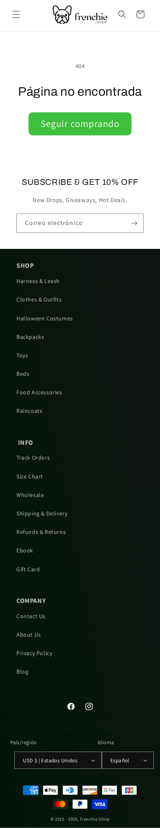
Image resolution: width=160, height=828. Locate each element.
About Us (28, 634)
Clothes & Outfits (39, 299)
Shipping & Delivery (41, 513)
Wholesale (30, 495)
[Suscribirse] (134, 223)
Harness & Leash (38, 281)
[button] (16, 14)
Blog (22, 671)
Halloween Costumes (44, 318)
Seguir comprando (80, 123)
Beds (22, 373)
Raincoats (29, 410)
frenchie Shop (95, 819)
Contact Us (31, 616)
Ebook (24, 550)
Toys (22, 355)
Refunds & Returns (41, 532)
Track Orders (33, 457)
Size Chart (29, 476)
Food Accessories (39, 392)
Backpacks (30, 336)
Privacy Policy (34, 653)
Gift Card (28, 569)
